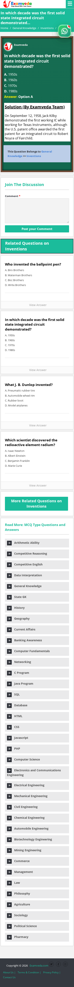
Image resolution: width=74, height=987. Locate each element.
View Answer (37, 305)
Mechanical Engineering (29, 796)
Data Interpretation (27, 575)
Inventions (34, 156)
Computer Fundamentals (31, 651)
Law (16, 883)
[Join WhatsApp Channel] (64, 31)
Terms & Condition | (29, 972)
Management (22, 872)
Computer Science (26, 759)
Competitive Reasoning (29, 553)
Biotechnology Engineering (32, 839)
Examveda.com (38, 965)
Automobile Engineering (30, 828)
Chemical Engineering (28, 818)
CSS (15, 727)
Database (19, 705)
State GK (19, 597)
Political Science (24, 926)
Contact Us (9, 977)
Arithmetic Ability (25, 543)
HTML (17, 716)
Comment (12, 196)
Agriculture (21, 904)
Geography (21, 618)
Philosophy (21, 893)
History (18, 608)
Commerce (21, 861)
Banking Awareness (27, 640)
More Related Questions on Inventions (36, 503)
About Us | (9, 972)
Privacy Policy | (52, 972)
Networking (21, 662)
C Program (20, 673)
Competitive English (27, 564)
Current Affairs (23, 629)
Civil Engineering (25, 807)
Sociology (20, 915)
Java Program (22, 683)
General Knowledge (27, 586)
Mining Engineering (26, 850)
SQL (16, 694)
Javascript (20, 738)
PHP (16, 748)
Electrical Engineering (28, 785)
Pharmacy (20, 937)
